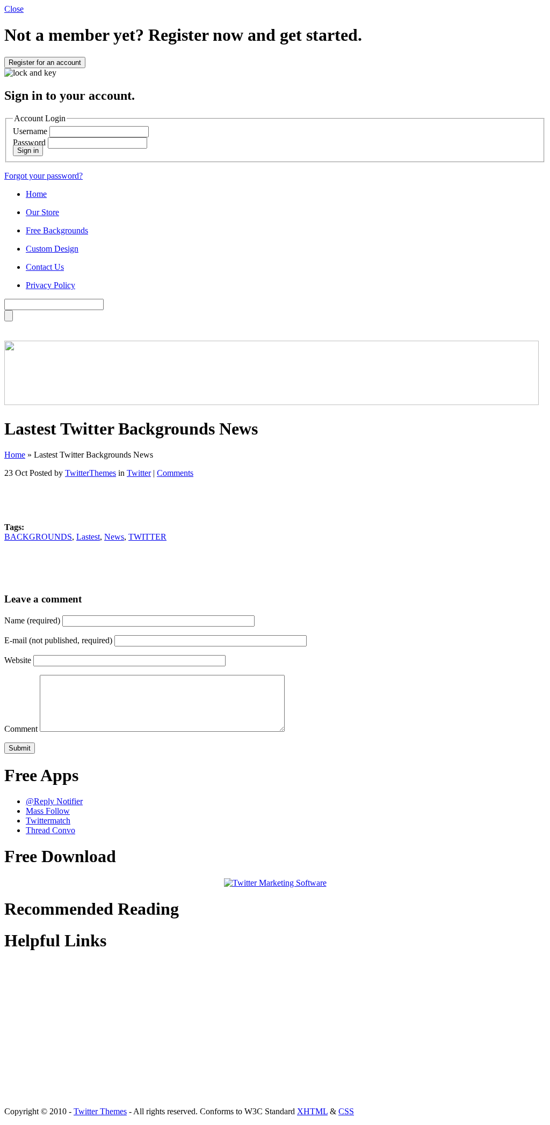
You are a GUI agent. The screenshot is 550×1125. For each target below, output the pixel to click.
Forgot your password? (43, 175)
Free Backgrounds (57, 230)
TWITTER (147, 536)
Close (14, 8)
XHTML (312, 1111)
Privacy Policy (50, 285)
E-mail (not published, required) (58, 640)
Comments (175, 472)
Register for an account (45, 62)
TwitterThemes (90, 472)
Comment (21, 728)
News (114, 536)
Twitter (139, 472)
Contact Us (45, 266)
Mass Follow (48, 810)
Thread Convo (50, 830)
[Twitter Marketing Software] (275, 882)
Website (17, 660)
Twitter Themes (100, 1111)
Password (29, 142)
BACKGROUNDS (38, 536)
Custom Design (52, 248)
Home (36, 193)
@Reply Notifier (54, 801)
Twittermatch (48, 820)
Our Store (42, 212)
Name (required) (32, 620)
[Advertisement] (275, 496)
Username (30, 131)
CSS (346, 1111)
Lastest (88, 536)
